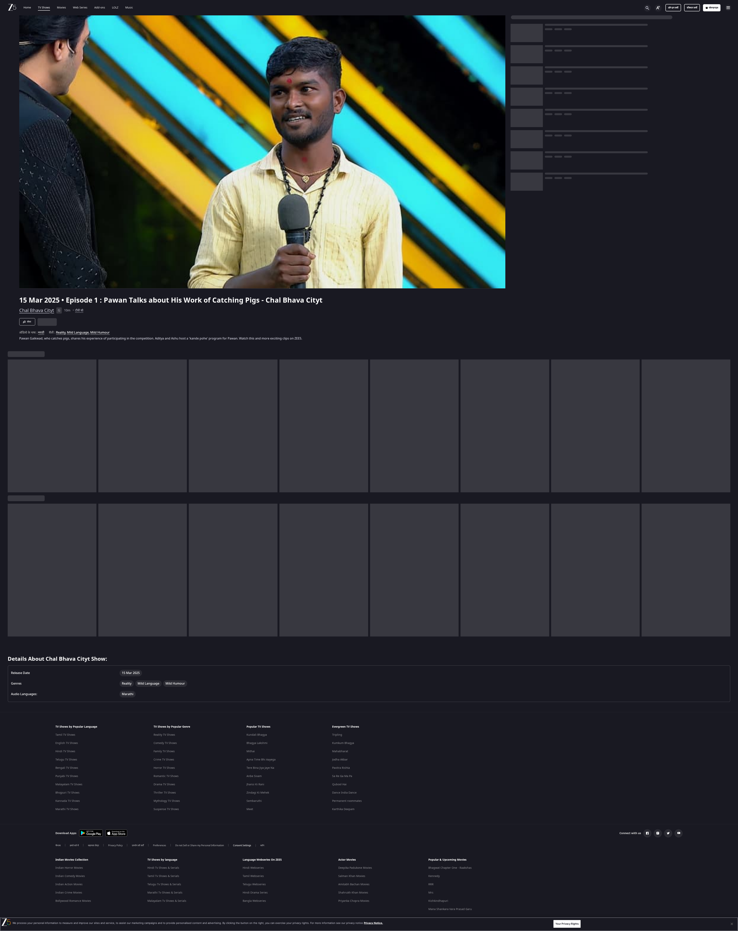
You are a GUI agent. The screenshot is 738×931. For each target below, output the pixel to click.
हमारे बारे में (74, 845)
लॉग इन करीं (673, 7)
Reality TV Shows (164, 735)
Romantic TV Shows (166, 776)
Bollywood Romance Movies (73, 901)
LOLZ (115, 7)
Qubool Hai (339, 784)
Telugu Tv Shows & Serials (164, 884)
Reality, (61, 332)
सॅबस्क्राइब (713, 7)
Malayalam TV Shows (68, 784)
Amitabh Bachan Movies (353, 884)
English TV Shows (66, 743)
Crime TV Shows (164, 760)
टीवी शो (79, 310)
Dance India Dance (344, 793)
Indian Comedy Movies (70, 876)
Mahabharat (340, 751)
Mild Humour (100, 332)
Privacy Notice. (373, 922)
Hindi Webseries (253, 868)
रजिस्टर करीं (692, 7)
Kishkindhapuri (438, 901)
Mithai (251, 751)
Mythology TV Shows (167, 801)
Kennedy (434, 876)
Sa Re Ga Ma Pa (342, 776)
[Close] (732, 924)
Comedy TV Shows (165, 743)
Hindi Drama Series (255, 893)
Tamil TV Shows (65, 735)
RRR (431, 884)
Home (27, 7)
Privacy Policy (115, 845)
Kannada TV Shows (67, 801)
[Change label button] (658, 8)
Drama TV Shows (164, 784)
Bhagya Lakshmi (257, 743)
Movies (61, 7)
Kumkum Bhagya (343, 743)
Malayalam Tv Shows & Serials (166, 901)
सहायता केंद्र (93, 845)
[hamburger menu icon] (728, 8)
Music (129, 7)
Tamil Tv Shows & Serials (163, 876)
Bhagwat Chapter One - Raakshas (450, 868)
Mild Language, (78, 332)
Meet (250, 809)
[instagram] (658, 833)
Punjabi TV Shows (66, 776)
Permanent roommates (347, 801)
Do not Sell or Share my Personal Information (199, 845)
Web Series (80, 7)
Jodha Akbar (340, 760)
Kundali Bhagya (257, 735)
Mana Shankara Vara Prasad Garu (450, 909)
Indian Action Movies (69, 884)
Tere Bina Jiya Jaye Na (260, 768)
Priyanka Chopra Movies (353, 901)
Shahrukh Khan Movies (353, 893)
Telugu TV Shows (66, 760)
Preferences (159, 845)
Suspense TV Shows (166, 809)
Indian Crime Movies (68, 893)
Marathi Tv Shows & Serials (164, 893)
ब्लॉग (262, 845)
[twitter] (668, 833)
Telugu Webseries (254, 884)
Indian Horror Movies (69, 868)
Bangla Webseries (254, 901)
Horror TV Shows (164, 768)
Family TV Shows (164, 751)
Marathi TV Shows (67, 809)
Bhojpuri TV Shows (67, 793)
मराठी (41, 332)
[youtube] (678, 833)
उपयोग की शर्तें (138, 845)
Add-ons (99, 7)
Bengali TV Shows (66, 768)
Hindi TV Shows (65, 751)
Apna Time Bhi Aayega (261, 760)
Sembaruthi (254, 801)
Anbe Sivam (254, 776)
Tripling (337, 735)
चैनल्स (58, 845)
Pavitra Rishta (341, 768)
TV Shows (44, 7)
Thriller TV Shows (165, 793)
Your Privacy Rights (567, 923)
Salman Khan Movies (351, 876)
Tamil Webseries (253, 876)
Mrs (430, 893)
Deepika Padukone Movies (355, 868)
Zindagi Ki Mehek (258, 793)
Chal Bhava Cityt (36, 310)
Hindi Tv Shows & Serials (163, 868)
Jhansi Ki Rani (255, 784)
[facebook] (647, 833)
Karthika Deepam (343, 809)
